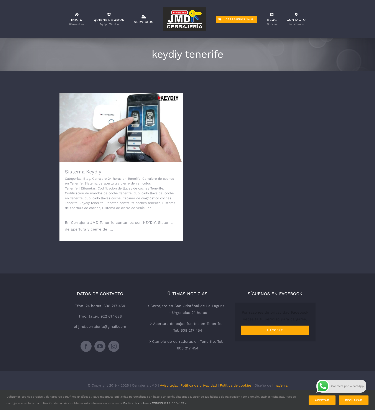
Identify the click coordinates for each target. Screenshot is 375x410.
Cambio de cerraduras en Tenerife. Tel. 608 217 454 (187, 344)
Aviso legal (169, 385)
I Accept (275, 330)
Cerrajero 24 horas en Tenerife (116, 179)
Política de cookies (236, 385)
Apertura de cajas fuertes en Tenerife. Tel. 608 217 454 (187, 327)
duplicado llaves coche (103, 198)
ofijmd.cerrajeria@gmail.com (100, 326)
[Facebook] (86, 346)
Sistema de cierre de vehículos (126, 208)
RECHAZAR (353, 400)
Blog (86, 179)
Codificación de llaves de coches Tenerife (130, 188)
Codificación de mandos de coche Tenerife (98, 193)
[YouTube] (99, 346)
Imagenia (280, 385)
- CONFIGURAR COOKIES (167, 403)
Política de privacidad (199, 385)
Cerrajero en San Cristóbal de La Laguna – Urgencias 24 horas (187, 309)
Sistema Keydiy (121, 123)
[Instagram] (113, 346)
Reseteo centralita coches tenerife (132, 203)
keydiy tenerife (92, 203)
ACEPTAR (322, 400)
